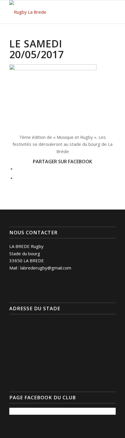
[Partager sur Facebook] (17, 168)
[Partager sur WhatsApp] (17, 178)
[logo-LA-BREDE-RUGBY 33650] (51, 12)
